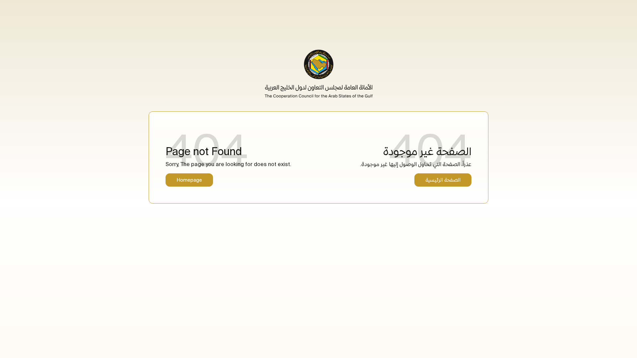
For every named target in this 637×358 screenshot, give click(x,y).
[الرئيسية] (319, 74)
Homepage (189, 180)
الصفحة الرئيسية (442, 180)
